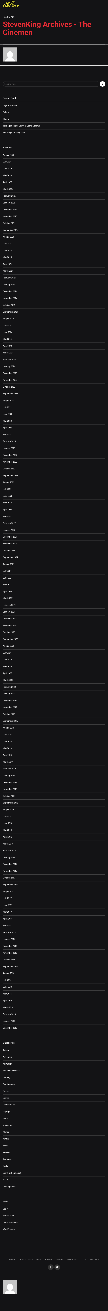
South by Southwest (12, 1173)
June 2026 (7, 169)
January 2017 (9, 939)
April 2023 (7, 428)
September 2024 (10, 312)
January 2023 (9, 448)
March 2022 (8, 516)
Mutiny (6, 119)
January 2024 (9, 366)
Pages (38, 1259)
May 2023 (7, 421)
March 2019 (8, 762)
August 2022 (8, 482)
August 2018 (8, 810)
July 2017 (7, 898)
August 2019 (8, 728)
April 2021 (7, 591)
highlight (7, 1111)
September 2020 (10, 639)
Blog (84, 1259)
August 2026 (8, 155)
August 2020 (8, 646)
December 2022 (10, 455)
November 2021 (10, 544)
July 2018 (7, 816)
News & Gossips (26, 1259)
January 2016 (9, 1021)
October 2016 (9, 960)
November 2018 (10, 789)
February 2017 (9, 932)
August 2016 (8, 973)
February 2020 (9, 687)
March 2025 (8, 271)
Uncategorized (9, 1186)
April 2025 (7, 264)
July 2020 (7, 653)
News (5, 1145)
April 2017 (7, 919)
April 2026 (7, 182)
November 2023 (10, 380)
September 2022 (10, 475)
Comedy (6, 1077)
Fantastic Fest (9, 1105)
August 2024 (8, 318)
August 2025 (8, 237)
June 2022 (7, 496)
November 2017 (10, 871)
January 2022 (9, 530)
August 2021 (8, 564)
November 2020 (10, 625)
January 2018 (9, 857)
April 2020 (7, 673)
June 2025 (7, 250)
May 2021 (7, 584)
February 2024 (9, 360)
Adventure (7, 1057)
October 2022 (9, 469)
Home (5, 17)
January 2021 (9, 612)
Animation (7, 1064)
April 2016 (7, 1001)
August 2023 (8, 400)
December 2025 (10, 209)
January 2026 (9, 203)
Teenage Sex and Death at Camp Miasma (21, 126)
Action (6, 1050)
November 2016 (10, 953)
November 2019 (10, 707)
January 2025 (9, 284)
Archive (12, 1259)
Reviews (6, 1152)
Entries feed (8, 1216)
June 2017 (7, 905)
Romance (7, 1159)
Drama (6, 1091)
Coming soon (9, 1084)
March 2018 (8, 844)
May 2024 (7, 339)
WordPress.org (9, 1229)
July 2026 (7, 162)
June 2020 (7, 659)
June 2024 (7, 332)
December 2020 (10, 619)
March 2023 (8, 434)
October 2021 (9, 550)
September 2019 (10, 721)
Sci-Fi (5, 1166)
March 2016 (8, 1007)
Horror (6, 1118)
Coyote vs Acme (10, 105)
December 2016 (10, 946)
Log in (5, 1209)
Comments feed (10, 1222)
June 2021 (7, 578)
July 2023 (7, 407)
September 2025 (10, 230)
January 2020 (9, 694)
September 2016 (10, 966)
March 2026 (8, 189)
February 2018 (9, 850)
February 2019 (9, 769)
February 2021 (9, 605)
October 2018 (9, 796)
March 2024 (8, 353)
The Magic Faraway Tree (14, 133)
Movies (6, 1132)
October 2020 (9, 632)
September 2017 (10, 885)
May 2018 (7, 830)
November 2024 (10, 298)
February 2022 (9, 523)
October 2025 (9, 223)
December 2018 (10, 782)
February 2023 (9, 441)
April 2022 (7, 509)
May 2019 (7, 748)
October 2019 (9, 714)
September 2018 (10, 803)
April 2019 (7, 755)
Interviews (7, 1125)
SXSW (5, 1180)
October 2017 (9, 878)
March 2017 (8, 925)
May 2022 (7, 503)
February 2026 (9, 196)
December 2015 (10, 1028)
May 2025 (7, 257)
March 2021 (8, 598)
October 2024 (9, 305)
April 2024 (7, 346)
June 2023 (7, 414)
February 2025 (9, 278)
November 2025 (10, 216)
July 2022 (7, 489)
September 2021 (10, 557)
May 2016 (7, 994)
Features (59, 1259)
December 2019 (10, 700)
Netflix (6, 1139)
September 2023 (10, 393)
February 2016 (9, 1014)
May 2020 (7, 666)
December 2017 (10, 864)
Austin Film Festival (11, 1070)
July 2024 (7, 325)
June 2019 (7, 741)
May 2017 (7, 912)
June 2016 (7, 987)
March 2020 (8, 680)
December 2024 (10, 291)
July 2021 (7, 571)
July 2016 (7, 980)
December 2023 (10, 373)
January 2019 (9, 775)
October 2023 (9, 387)
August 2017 (8, 891)
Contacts (94, 1259)
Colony (6, 112)
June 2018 (7, 823)
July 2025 (7, 244)
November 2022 (10, 462)
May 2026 (7, 175)
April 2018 (7, 837)
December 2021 (10, 537)
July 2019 (7, 735)
